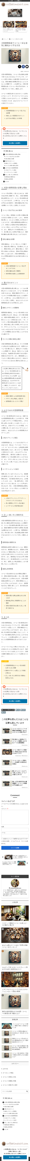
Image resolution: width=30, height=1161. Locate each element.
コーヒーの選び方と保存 (8, 709)
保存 (18, 709)
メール (3, 832)
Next (29, 27)
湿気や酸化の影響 (9, 158)
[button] (27, 1091)
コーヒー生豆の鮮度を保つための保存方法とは (11, 378)
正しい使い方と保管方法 (11, 174)
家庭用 (23, 709)
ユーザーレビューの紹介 (11, 172)
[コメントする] (27, 66)
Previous (1, 27)
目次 (7, 151)
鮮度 (4, 712)
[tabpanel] (8, 26)
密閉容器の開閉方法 (10, 177)
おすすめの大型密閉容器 (11, 168)
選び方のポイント (10, 161)
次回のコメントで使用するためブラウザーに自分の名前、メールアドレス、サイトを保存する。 (14, 841)
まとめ (7, 181)
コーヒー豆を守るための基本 (12, 156)
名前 (2, 826)
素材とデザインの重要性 (11, 163)
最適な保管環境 (9, 179)
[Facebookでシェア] (23, 66)
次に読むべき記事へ (15, 143)
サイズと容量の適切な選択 (11, 165)
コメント (4, 808)
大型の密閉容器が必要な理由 (12, 154)
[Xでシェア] (19, 66)
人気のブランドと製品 (10, 170)
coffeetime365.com (15, 888)
